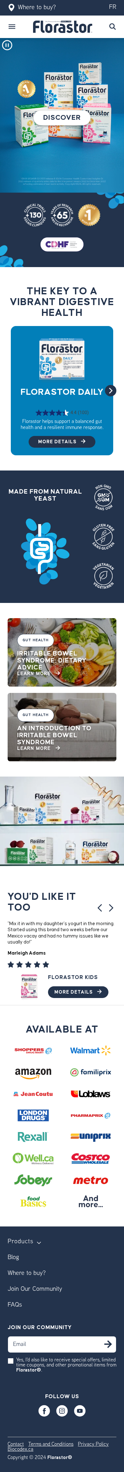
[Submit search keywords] (112, 26)
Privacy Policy (93, 1444)
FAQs (15, 1305)
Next (110, 390)
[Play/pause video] (7, 45)
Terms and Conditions (50, 1444)
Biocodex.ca (20, 1449)
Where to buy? (37, 8)
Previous (99, 907)
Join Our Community (35, 1289)
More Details (58, 441)
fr (112, 7)
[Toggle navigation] (12, 26)
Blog (13, 1258)
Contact (16, 1444)
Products (20, 1242)
